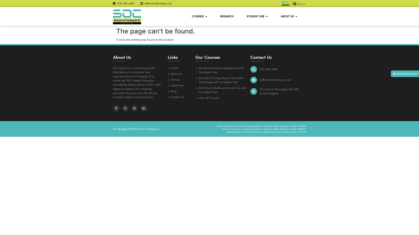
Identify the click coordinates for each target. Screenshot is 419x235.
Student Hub (255, 16)
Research (227, 16)
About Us (287, 16)
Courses (198, 16)
